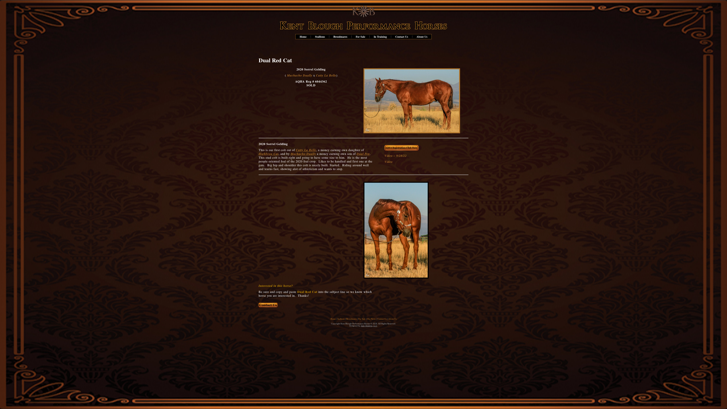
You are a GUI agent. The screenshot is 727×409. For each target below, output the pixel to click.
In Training (380, 37)
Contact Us (401, 37)
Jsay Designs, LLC (369, 326)
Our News (371, 318)
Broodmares (340, 37)
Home (303, 37)
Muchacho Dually (299, 75)
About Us (422, 37)
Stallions (320, 37)
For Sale (360, 37)
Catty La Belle (326, 75)
